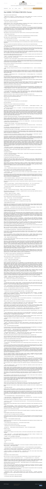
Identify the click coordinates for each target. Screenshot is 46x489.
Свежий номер (6, 8)
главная (4, 10)
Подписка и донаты (37, 8)
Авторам (16, 8)
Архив (10, 8)
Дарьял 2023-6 (9, 10)
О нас (12, 8)
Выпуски (6, 10)
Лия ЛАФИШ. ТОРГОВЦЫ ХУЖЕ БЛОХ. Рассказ (15, 10)
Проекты (19, 8)
